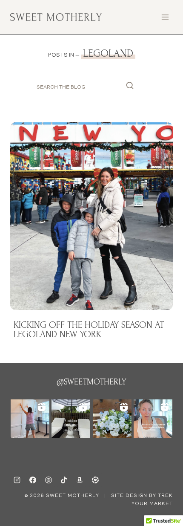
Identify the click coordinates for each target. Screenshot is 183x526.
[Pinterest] (48, 480)
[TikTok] (64, 480)
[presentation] (91, 215)
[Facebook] (33, 480)
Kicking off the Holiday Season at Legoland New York (89, 329)
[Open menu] (165, 16)
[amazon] (79, 480)
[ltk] (95, 480)
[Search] (130, 87)
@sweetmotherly (91, 382)
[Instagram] (17, 480)
